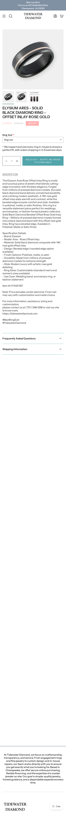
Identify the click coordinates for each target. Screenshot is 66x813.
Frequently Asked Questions (19, 338)
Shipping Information (14, 349)
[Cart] (61, 16)
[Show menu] (4, 16)
